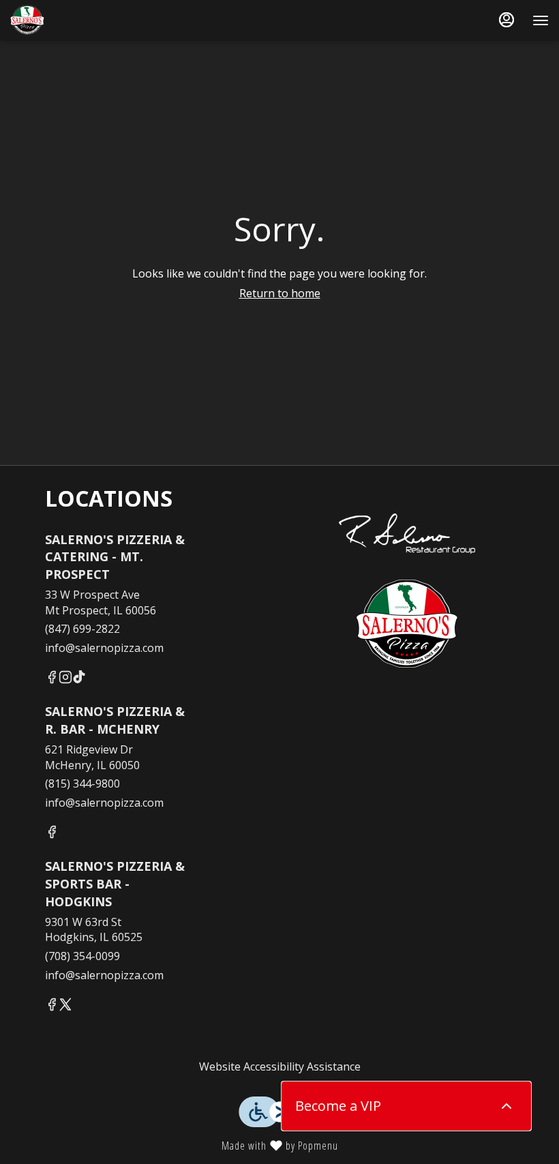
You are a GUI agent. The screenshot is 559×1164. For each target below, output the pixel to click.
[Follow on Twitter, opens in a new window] (65, 1006)
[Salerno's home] (71, 20)
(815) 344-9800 (82, 783)
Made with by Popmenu (174, 1145)
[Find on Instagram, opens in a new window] (65, 679)
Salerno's (407, 625)
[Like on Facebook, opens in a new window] (52, 679)
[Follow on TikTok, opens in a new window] (79, 679)
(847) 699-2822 (82, 628)
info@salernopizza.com (104, 647)
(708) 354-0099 (82, 956)
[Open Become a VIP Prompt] (506, 1106)
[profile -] (506, 20)
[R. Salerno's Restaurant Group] (407, 518)
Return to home (279, 293)
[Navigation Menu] (541, 20)
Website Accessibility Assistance (280, 1066)
